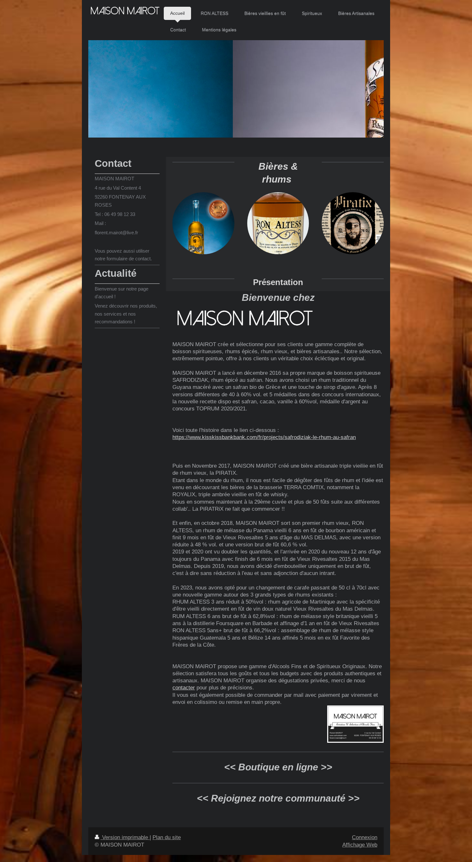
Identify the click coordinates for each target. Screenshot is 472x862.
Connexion (364, 837)
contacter (183, 687)
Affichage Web (359, 845)
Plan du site (167, 837)
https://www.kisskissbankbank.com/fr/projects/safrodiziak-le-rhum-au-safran (264, 437)
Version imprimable (125, 837)
